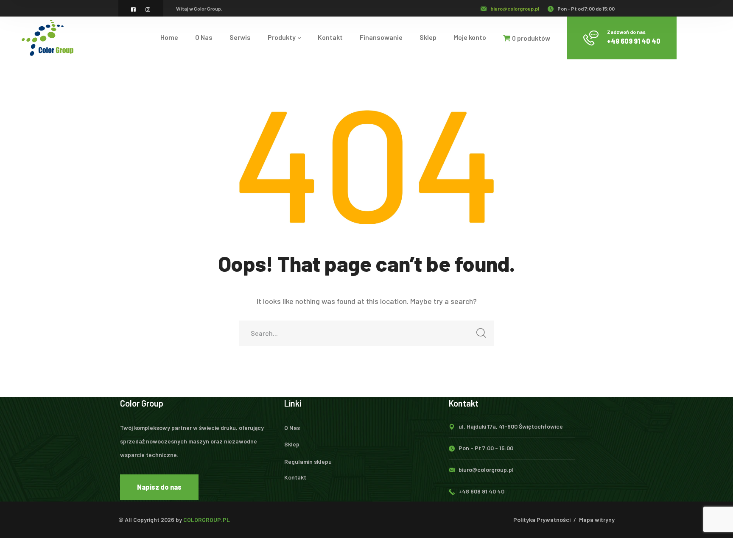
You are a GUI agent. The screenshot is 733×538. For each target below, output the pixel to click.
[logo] (47, 37)
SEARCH (481, 333)
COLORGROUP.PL (206, 519)
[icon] (134, 9)
